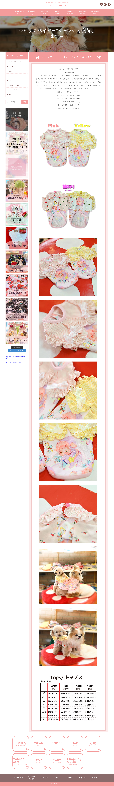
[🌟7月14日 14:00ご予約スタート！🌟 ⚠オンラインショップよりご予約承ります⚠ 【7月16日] (17, 238)
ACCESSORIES (14, 85)
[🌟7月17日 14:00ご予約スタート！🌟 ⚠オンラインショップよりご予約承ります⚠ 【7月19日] (17, 190)
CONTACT (95, 12)
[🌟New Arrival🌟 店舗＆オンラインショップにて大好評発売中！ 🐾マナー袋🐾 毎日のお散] (17, 214)
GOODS (57, 743)
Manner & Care (14, 90)
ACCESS (82, 12)
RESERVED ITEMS (15, 61)
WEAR (11, 66)
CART (57, 12)
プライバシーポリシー (13, 362)
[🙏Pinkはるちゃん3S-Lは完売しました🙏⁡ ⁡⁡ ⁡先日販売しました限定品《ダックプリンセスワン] (17, 143)
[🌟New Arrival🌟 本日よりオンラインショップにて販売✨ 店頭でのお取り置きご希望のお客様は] (17, 309)
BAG (10, 71)
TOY (10, 80)
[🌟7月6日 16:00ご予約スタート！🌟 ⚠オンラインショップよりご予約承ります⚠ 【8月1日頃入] (17, 333)
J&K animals (57, 5)
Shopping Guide (31, 12)
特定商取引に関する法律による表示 (16, 357)
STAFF (70, 12)
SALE (10, 94)
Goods (11, 75)
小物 (93, 743)
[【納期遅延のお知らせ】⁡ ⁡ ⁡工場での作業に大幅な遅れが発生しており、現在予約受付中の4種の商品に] (17, 166)
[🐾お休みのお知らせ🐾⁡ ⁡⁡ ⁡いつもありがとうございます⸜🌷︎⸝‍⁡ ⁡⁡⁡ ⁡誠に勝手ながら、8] (17, 119)
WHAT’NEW (19, 12)
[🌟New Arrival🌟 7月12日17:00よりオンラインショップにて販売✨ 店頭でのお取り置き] (17, 261)
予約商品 (21, 743)
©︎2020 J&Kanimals (57, 784)
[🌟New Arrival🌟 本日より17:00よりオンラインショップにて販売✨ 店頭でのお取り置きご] (17, 285)
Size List (44, 12)
